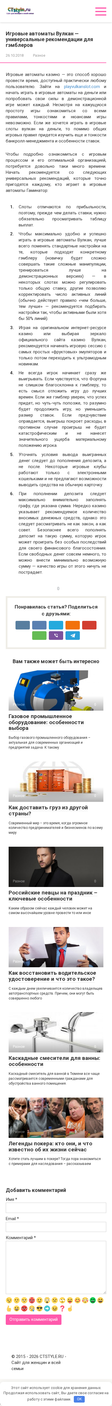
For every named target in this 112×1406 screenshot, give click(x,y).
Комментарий (21, 1237)
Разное (39, 55)
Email (12, 1218)
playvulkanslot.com (82, 86)
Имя (11, 1199)
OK (79, 1399)
